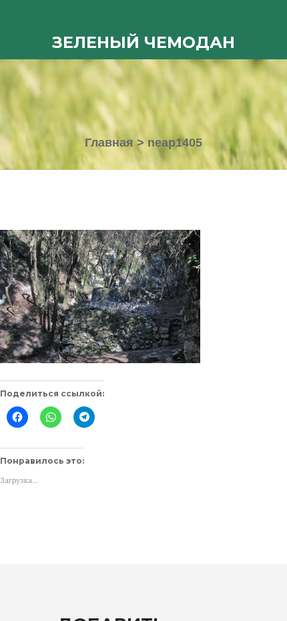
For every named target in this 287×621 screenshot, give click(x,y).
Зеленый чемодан (143, 42)
